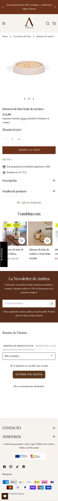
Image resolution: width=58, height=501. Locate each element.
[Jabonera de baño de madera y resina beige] (40, 233)
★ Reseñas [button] (2, 254)
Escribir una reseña (29, 374)
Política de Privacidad (29, 448)
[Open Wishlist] (5, 496)
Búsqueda (7, 474)
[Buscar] (47, 23)
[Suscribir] (51, 303)
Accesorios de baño (22, 36)
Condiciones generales (13, 444)
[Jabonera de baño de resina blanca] (14, 233)
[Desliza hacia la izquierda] (24, 98)
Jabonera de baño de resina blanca (13, 251)
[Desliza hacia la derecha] (33, 98)
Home (5, 36)
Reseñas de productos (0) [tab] (18, 346)
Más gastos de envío (11, 129)
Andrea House (17, 494)
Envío (24, 119)
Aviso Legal (30, 444)
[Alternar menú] (3, 23)
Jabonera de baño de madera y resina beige (39, 251)
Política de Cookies (45, 444)
